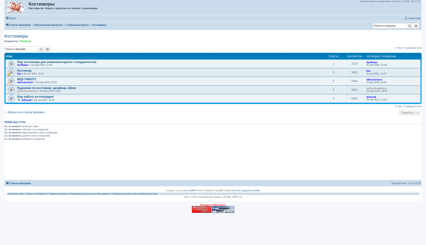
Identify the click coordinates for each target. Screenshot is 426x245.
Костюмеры (16, 36)
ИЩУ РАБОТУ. (27, 79)
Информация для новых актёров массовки (135, 194)
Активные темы (16, 194)
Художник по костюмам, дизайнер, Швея (46, 88)
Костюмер (24, 70)
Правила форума (58, 194)
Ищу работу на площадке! (35, 96)
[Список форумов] (17, 7)
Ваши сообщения (36, 194)
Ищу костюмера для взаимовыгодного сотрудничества (56, 62)
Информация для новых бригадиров (90, 194)
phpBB (191, 190)
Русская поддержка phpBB (246, 190)
